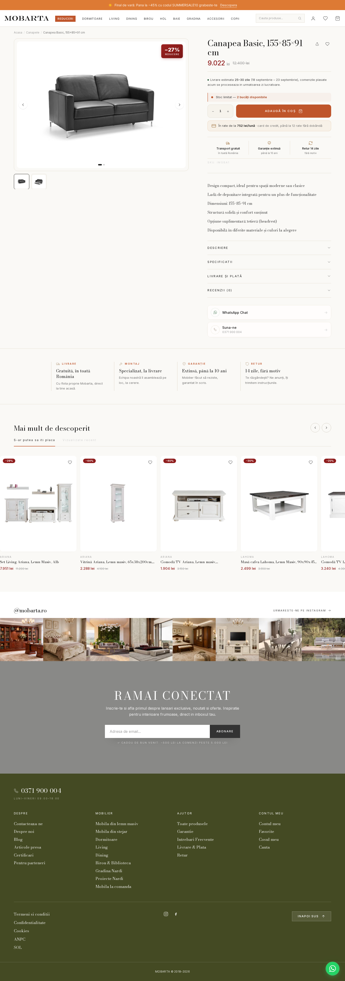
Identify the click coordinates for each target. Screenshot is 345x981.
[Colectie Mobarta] (237, 639)
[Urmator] (326, 427)
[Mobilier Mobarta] (21, 639)
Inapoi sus (308, 916)
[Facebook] (175, 914)
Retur (182, 855)
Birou (149, 18)
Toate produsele (192, 824)
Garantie (185, 831)
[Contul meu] (313, 18)
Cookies (21, 931)
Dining (131, 18)
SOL (18, 947)
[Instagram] (166, 914)
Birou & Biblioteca (113, 863)
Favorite (266, 831)
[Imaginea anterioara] (23, 105)
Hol (163, 18)
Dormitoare (92, 18)
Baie (176, 18)
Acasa (18, 32)
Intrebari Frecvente (195, 839)
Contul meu (271, 813)
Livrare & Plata (191, 847)
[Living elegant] (108, 639)
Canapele (32, 32)
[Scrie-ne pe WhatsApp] (332, 968)
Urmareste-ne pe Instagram (299, 610)
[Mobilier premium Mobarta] (194, 639)
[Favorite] (325, 18)
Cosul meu (269, 839)
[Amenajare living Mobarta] (64, 639)
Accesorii (215, 18)
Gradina (194, 18)
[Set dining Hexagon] (280, 639)
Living (114, 18)
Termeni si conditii (32, 914)
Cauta (264, 847)
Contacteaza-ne (28, 824)
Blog (18, 839)
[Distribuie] (317, 44)
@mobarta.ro (30, 610)
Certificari (24, 855)
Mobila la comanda (113, 887)
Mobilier (104, 813)
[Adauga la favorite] (327, 44)
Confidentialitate (30, 923)
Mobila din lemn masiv (117, 824)
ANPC (19, 939)
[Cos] (337, 18)
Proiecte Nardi (109, 879)
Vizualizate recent (79, 440)
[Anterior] (315, 427)
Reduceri (65, 18)
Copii (235, 18)
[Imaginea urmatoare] (179, 105)
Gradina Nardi (109, 871)
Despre (21, 813)
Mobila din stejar (111, 831)
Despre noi (24, 831)
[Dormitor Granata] (150, 639)
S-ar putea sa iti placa (34, 440)
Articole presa (27, 847)
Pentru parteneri (29, 863)
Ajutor (184, 813)
